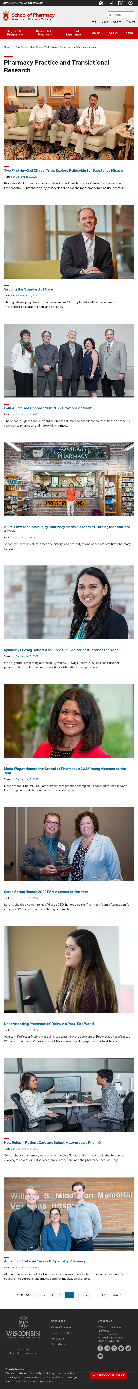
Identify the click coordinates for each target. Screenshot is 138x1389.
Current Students (61, 1327)
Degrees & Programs (14, 32)
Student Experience (73, 32)
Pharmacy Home (100, 3)
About (113, 33)
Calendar (120, 3)
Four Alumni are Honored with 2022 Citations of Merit (48, 408)
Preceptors (58, 1338)
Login (130, 3)
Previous (26, 1294)
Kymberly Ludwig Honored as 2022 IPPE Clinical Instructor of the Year (61, 650)
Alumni (96, 33)
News (129, 33)
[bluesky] (121, 1348)
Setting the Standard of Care (28, 289)
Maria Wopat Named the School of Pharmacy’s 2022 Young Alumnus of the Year (65, 771)
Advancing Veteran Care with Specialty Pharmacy (45, 1261)
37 (103, 1294)
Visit (104, 22)
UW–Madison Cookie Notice (37, 1381)
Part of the (23, 1351)
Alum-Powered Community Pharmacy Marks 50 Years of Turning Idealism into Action (67, 529)
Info (93, 22)
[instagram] (128, 1348)
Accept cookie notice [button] (109, 1375)
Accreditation (59, 1344)
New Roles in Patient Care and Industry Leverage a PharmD (52, 1142)
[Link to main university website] (23, 1338)
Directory (110, 3)
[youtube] (100, 1356)
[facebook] (100, 1348)
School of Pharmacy (33, 15)
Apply (117, 22)
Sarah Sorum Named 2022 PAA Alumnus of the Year (46, 892)
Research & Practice (43, 32)
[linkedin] (107, 1348)
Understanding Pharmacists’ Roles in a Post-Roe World (49, 1024)
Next (118, 1294)
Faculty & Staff (60, 1333)
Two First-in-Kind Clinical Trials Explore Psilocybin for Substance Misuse (63, 170)
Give (132, 22)
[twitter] (114, 1348)
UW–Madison (23, 3)
